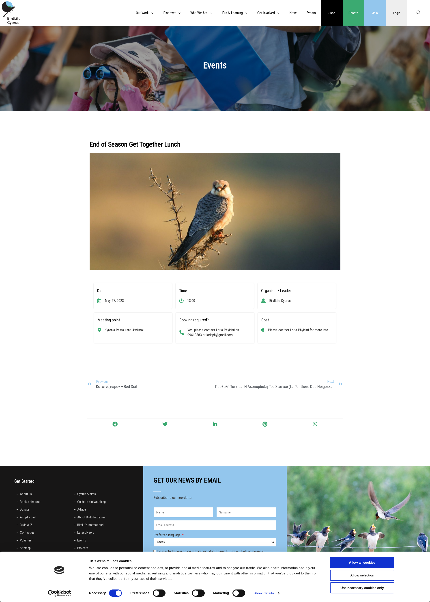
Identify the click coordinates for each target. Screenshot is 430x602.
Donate (353, 13)
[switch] (159, 593)
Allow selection (362, 575)
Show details (264, 593)
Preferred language (167, 535)
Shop (332, 13)
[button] (115, 424)
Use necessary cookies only (362, 588)
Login (396, 13)
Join (375, 13)
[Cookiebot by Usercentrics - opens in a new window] (59, 593)
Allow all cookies (362, 562)
